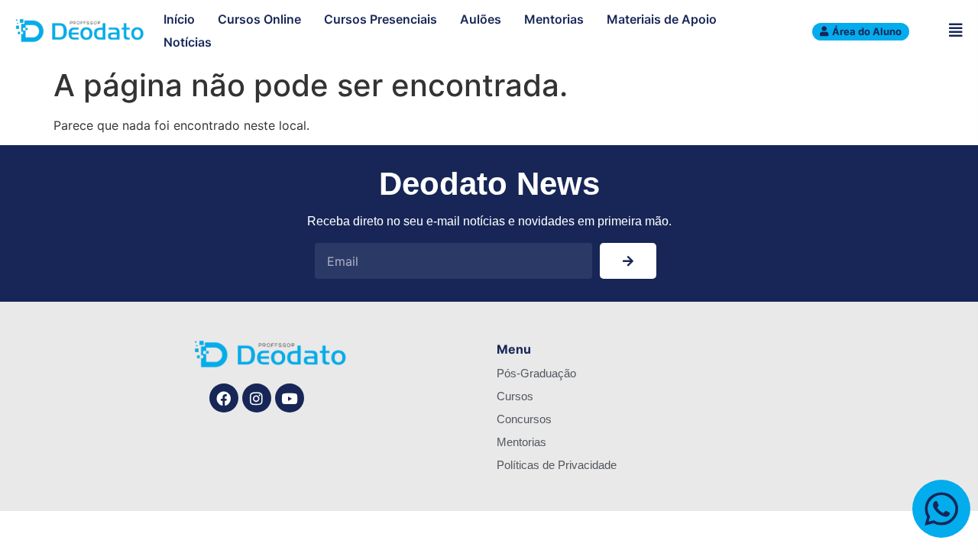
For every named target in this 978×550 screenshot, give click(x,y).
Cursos (515, 396)
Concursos (524, 418)
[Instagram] (256, 397)
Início (179, 19)
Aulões (480, 19)
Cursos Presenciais (380, 19)
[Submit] (628, 261)
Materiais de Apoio (662, 19)
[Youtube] (289, 397)
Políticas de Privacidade (557, 464)
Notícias (188, 42)
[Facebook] (223, 397)
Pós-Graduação (536, 373)
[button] (955, 30)
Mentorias (554, 19)
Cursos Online (259, 19)
